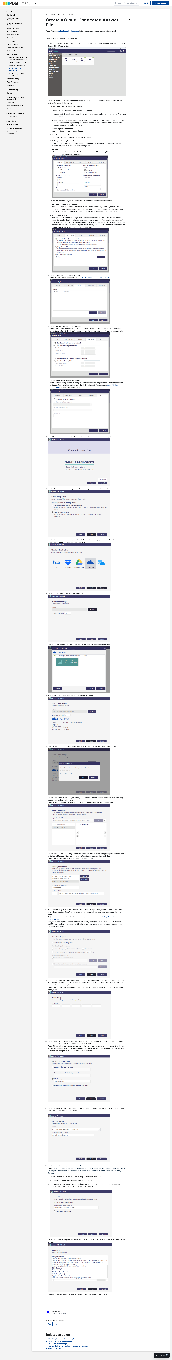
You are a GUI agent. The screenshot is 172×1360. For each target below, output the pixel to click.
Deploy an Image (12, 44)
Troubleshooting (12, 109)
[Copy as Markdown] (129, 20)
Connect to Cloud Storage (17, 62)
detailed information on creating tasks (93, 278)
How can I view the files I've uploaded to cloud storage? (18, 58)
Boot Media (11, 41)
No (56, 1324)
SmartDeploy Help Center (47, 14)
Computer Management (15, 48)
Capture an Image (13, 28)
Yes (49, 1324)
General (9, 93)
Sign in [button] (146, 3)
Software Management (14, 51)
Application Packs (13, 34)
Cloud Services (12, 54)
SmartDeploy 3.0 (12, 102)
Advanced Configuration (15, 105)
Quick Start (10, 85)
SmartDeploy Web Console (13, 19)
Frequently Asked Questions (13, 132)
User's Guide (55, 14)
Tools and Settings (13, 79)
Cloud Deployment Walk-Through (17, 74)
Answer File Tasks (55, 1348)
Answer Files (11, 38)
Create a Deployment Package (60, 1341)
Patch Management (13, 82)
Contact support (160, 3)
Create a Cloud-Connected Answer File (18, 69)
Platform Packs (12, 31)
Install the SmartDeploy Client (14, 24)
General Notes (12, 116)
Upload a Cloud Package (17, 65)
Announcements (12, 124)
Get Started (11, 15)
